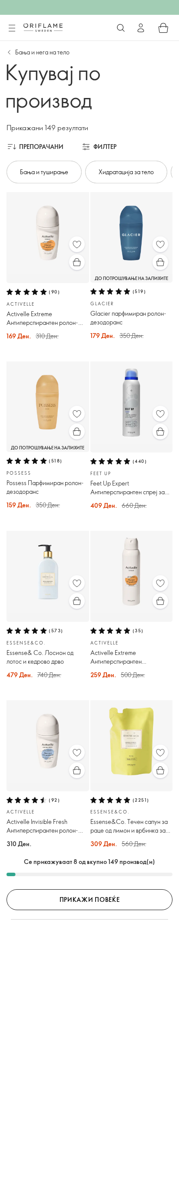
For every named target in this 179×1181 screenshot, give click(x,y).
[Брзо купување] (77, 262)
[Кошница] (163, 28)
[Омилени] (77, 244)
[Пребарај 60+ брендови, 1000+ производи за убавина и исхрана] (120, 27)
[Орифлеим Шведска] (43, 27)
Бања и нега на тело (42, 52)
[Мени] (12, 28)
